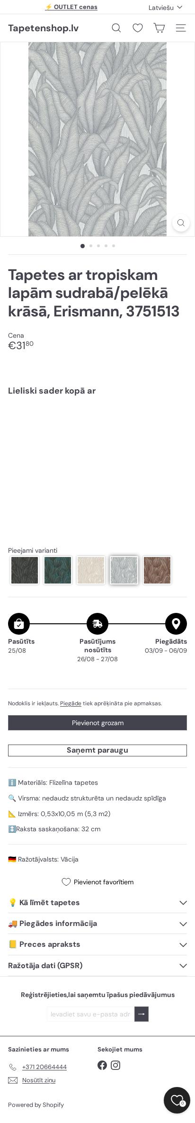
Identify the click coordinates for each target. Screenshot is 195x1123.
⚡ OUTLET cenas (71, 7)
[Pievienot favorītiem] (174, 423)
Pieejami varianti (32, 551)
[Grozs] (159, 28)
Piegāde (70, 703)
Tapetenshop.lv (43, 28)
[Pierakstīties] (141, 1014)
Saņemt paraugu (97, 750)
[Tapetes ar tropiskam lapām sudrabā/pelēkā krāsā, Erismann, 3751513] (97, 436)
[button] (24, 570)
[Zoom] (181, 223)
